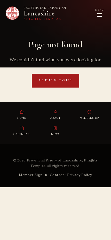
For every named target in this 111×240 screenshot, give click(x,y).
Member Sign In (33, 175)
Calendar (21, 134)
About (55, 117)
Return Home (56, 80)
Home (21, 117)
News (55, 134)
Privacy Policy (79, 175)
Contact (57, 175)
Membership (89, 117)
